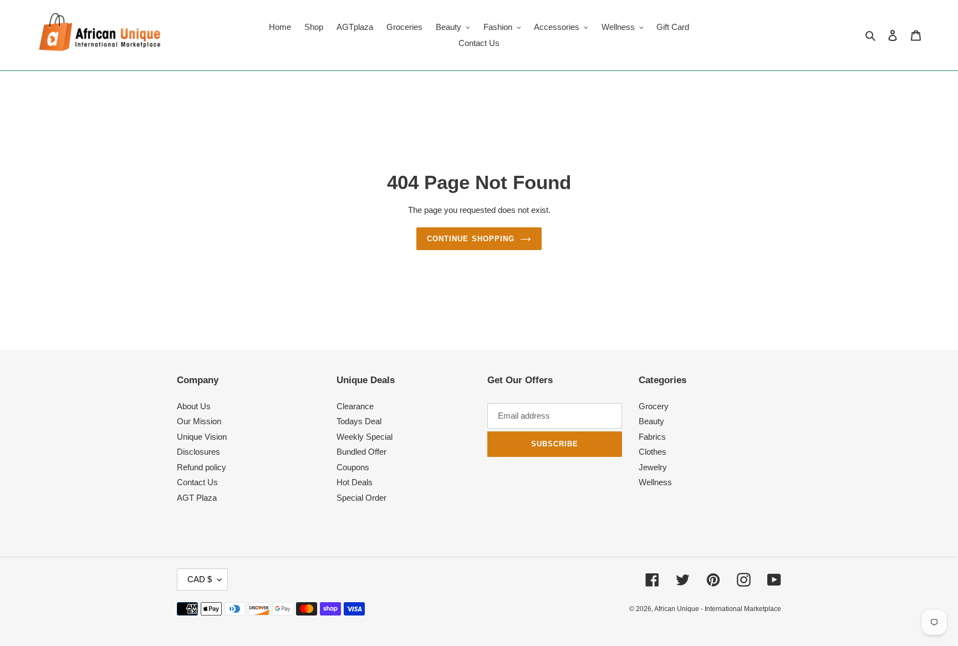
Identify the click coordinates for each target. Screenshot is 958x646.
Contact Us (197, 482)
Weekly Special (365, 436)
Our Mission (199, 421)
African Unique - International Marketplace (717, 609)
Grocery (654, 406)
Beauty (651, 421)
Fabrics (652, 436)
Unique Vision (202, 436)
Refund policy (201, 467)
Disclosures (198, 451)
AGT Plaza (197, 497)
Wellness (655, 482)
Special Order (361, 497)
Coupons (353, 467)
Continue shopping (470, 239)
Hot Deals (355, 482)
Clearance (355, 406)
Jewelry (653, 467)
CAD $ (199, 579)
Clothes (652, 451)
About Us (194, 406)
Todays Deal (359, 421)
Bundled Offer (361, 451)
